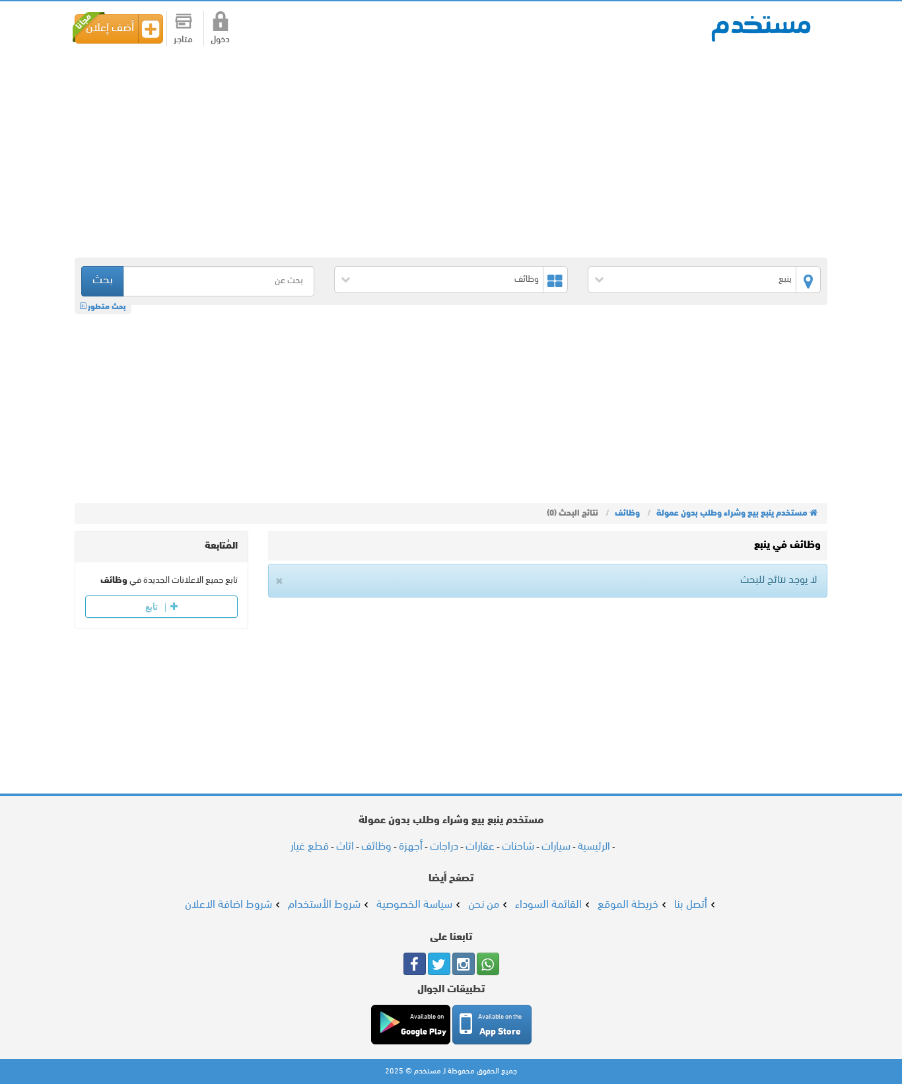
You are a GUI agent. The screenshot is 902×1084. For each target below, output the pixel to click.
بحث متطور (106, 307)
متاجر (183, 40)
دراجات (444, 846)
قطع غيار (310, 846)
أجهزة (411, 846)
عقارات (480, 846)
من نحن (483, 904)
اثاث (345, 846)
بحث (102, 281)
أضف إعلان (110, 28)
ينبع (785, 280)
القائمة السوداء (548, 904)
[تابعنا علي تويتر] (439, 964)
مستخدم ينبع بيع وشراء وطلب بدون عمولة (761, 27)
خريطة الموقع (628, 904)
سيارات (556, 846)
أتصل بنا (690, 904)
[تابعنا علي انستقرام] (463, 964)
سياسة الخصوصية (414, 904)
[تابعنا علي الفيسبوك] (414, 964)
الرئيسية (594, 847)
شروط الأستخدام (324, 904)
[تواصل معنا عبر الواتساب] (488, 964)
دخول (220, 40)
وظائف (526, 280)
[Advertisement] (431, 151)
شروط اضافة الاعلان (228, 904)
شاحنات (518, 846)
